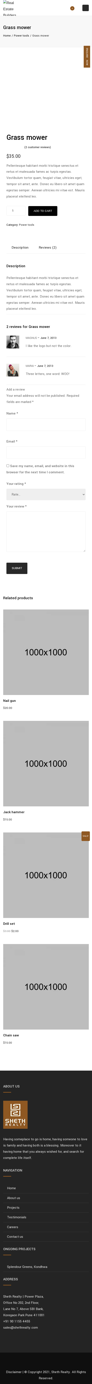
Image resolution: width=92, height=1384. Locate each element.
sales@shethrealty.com (20, 1327)
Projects (13, 1207)
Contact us (15, 1236)
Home (7, 36)
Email (12, 441)
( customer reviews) (37, 147)
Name (12, 413)
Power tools (21, 36)
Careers (12, 1227)
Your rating (16, 483)
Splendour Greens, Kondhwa (27, 1266)
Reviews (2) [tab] (48, 247)
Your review (16, 506)
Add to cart (43, 211)
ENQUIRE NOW (87, 56)
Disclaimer (14, 1372)
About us (13, 1198)
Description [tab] (20, 247)
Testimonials (16, 1217)
